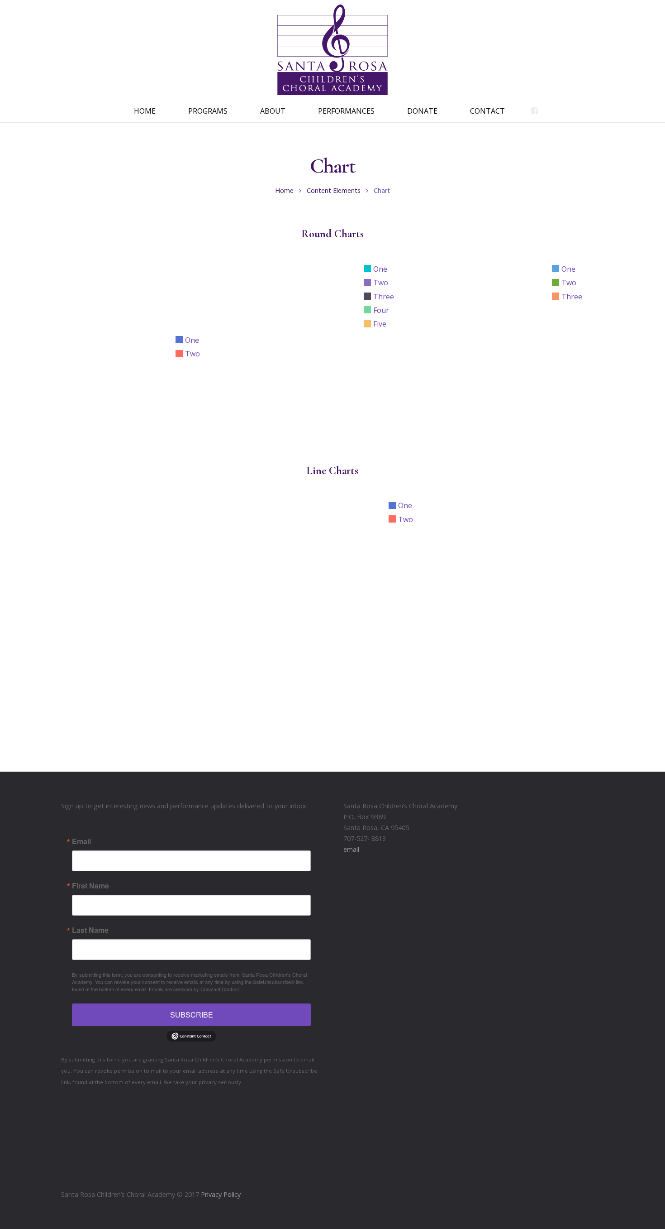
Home (284, 190)
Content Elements (334, 190)
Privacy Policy (221, 1194)
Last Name (90, 930)
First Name (90, 885)
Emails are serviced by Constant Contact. (194, 989)
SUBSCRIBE (191, 1014)
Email (81, 841)
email (351, 849)
